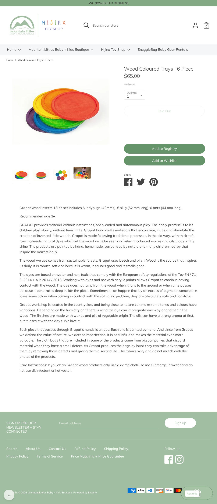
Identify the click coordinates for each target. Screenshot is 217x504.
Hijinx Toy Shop (113, 49)
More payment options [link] (164, 134)
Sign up (180, 423)
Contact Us (57, 449)
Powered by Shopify (85, 492)
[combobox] (134, 95)
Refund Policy (85, 449)
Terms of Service (50, 456)
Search (11, 449)
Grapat (131, 84)
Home (12, 49)
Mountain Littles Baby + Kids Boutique (59, 49)
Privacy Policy (17, 456)
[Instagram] (179, 457)
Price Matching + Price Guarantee (97, 456)
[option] (61, 116)
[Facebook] (168, 457)
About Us (33, 449)
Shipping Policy (116, 449)
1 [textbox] (128, 96)
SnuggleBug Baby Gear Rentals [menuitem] (163, 49)
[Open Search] (86, 25)
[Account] (195, 24)
